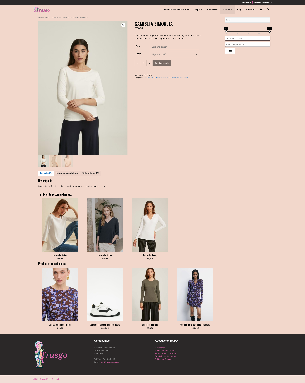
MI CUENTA (247, 2)
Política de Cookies (163, 359)
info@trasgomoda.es (109, 362)
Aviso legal (160, 347)
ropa (197, 9)
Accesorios (212, 9)
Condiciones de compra (165, 356)
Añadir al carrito (162, 63)
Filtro (230, 51)
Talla (138, 46)
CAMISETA (165, 78)
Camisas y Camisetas (60, 17)
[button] (123, 25)
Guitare (173, 78)
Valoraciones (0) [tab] (90, 173)
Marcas (226, 9)
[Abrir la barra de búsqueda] (268, 9)
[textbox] (248, 38)
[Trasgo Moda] (42, 9)
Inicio (40, 17)
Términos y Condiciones (166, 353)
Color (138, 53)
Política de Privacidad (165, 350)
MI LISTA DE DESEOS (263, 2)
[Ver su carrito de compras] (260, 9)
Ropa (46, 17)
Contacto (250, 9)
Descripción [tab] (46, 173)
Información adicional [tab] (67, 173)
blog (239, 9)
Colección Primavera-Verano (176, 9)
